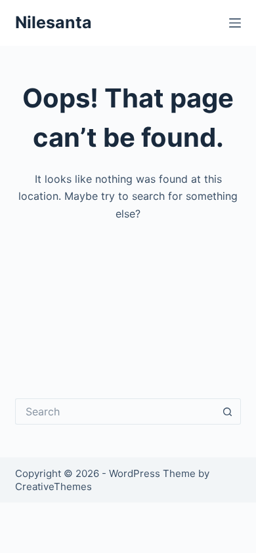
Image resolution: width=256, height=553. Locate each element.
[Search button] (228, 411)
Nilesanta (53, 22)
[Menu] (235, 23)
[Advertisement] (128, 300)
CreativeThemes (53, 486)
